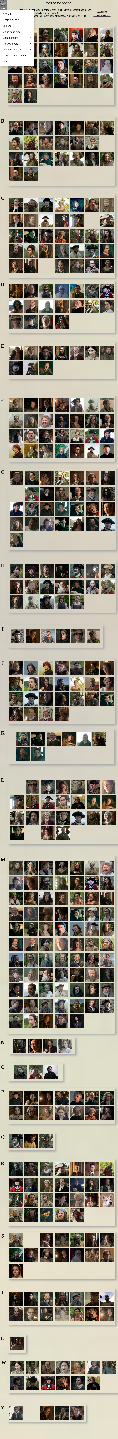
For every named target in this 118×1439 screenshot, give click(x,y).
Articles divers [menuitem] (17, 43)
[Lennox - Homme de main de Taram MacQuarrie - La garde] (78, 787)
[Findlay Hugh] (92, 405)
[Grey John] (108, 524)
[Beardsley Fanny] (77, 128)
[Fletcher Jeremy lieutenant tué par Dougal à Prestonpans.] (31, 436)
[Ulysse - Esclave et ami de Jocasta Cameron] (17, 1343)
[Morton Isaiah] (92, 990)
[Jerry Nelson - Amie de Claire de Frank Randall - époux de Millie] (46, 684)
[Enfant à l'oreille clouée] (16, 368)
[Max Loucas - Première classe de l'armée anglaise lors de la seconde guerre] (16, 929)
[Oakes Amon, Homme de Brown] (20, 1072)
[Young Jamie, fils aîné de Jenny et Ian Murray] (62, 668)
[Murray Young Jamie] (61, 1021)
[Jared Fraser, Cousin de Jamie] (92, 668)
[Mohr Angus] (92, 975)
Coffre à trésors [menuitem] (11, 20)
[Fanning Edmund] (16, 405)
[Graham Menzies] (32, 524)
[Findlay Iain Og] (107, 405)
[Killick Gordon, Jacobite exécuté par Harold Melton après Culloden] (38, 754)
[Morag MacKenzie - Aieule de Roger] (46, 990)
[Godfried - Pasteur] (47, 509)
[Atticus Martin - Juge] (15, 96)
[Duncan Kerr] (46, 306)
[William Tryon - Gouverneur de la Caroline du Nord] (63, 1383)
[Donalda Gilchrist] (92, 291)
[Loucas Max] (17, 833)
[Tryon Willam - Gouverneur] (92, 1314)
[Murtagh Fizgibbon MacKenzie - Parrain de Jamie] (77, 1021)
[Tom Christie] (16, 1314)
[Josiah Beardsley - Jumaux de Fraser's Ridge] (92, 699)
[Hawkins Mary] (108, 571)
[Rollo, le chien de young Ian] (107, 1200)
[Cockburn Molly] (62, 251)
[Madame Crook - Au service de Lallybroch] (61, 868)
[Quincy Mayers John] (46, 1141)
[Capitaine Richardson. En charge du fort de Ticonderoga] (16, 236)
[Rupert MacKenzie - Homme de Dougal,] (62, 1215)
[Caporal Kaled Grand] (31, 236)
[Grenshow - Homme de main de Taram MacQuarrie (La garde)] (92, 524)
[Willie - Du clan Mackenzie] (78, 1383)
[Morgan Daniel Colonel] (61, 990)
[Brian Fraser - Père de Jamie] (77, 143)
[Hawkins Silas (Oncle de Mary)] (16, 587)
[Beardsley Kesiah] (107, 128)
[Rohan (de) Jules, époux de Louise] (77, 1200)
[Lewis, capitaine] (17, 802)
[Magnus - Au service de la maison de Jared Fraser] (46, 883)
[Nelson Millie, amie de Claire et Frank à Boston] (65, 1046)
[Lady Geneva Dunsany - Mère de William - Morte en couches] (17, 787)
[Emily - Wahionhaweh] (92, 353)
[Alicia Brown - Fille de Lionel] (76, 50)
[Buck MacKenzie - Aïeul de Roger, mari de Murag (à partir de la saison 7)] (107, 159)
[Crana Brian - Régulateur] (77, 266)
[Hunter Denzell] (62, 602)
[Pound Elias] (62, 1113)
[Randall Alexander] (77, 1169)
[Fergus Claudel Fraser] (77, 405)
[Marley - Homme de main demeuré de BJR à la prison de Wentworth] (31, 914)
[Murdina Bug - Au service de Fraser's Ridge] (77, 1006)
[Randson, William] (16, 1185)
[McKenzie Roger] (92, 944)
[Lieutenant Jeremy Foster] (63, 802)
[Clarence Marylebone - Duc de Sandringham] (46, 251)
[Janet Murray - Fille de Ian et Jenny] (77, 668)
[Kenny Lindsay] (69, 739)
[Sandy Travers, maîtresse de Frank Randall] (62, 1240)
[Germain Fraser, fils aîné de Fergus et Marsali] (16, 509)
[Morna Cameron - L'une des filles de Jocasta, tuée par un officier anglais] (77, 990)
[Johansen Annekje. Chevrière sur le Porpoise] (107, 684)
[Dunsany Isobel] (16, 322)
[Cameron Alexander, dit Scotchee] (31, 205)
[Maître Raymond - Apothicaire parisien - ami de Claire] (77, 883)
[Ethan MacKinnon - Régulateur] (107, 353)
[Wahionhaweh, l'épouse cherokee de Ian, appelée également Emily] (17, 1367)
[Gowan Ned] (108, 509)
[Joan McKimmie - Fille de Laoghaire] (62, 684)
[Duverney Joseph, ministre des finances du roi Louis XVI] (62, 322)
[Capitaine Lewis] (77, 220)
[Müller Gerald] (107, 990)
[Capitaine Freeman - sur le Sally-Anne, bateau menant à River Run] (46, 220)
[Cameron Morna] (77, 205)
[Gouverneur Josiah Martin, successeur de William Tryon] (77, 509)
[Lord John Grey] (78, 818)
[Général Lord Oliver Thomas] (108, 478)
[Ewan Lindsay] (46, 368)
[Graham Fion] (16, 524)
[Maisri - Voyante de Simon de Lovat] (61, 883)
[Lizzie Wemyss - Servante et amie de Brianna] (32, 818)
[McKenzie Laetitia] (61, 944)
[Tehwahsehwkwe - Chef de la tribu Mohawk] (92, 1299)
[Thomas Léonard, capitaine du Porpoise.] (31, 1314)
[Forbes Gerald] (107, 421)
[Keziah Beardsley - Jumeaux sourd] (99, 739)
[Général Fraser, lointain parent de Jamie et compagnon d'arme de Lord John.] (32, 494)
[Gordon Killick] (62, 509)
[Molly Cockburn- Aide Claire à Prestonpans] (107, 975)
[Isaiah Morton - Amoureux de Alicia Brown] (63, 636)
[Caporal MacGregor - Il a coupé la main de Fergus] (46, 236)
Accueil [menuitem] (7, 14)
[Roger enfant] (62, 1200)
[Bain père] (16, 128)
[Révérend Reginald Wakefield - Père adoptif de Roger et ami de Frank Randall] (77, 1185)
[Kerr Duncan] (84, 739)
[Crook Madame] (107, 266)
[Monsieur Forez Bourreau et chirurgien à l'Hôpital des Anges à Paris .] (16, 436)
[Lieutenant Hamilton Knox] (32, 802)
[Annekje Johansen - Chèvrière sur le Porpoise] (46, 81)
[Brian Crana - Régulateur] (62, 143)
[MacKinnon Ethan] (16, 868)
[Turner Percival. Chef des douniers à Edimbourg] (107, 1314)
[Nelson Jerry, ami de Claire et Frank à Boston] (50, 1046)
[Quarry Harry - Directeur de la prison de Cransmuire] (16, 1141)
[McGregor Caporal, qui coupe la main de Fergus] (92, 929)
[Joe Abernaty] (92, 684)
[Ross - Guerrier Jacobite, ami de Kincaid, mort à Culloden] (46, 1215)
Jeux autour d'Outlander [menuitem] (16, 55)
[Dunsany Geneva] (107, 306)
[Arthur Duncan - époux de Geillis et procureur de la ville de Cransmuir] (91, 35)
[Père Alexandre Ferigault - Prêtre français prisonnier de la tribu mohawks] (62, 1098)
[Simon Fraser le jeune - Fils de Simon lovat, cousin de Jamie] (16, 1255)
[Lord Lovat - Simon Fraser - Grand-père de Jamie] (93, 818)
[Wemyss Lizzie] (63, 1367)
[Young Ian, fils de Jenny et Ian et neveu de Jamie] (33, 636)
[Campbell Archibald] (107, 205)
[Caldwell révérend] (16, 205)
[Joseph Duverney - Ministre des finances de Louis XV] (16, 714)
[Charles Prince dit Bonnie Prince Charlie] (62, 236)
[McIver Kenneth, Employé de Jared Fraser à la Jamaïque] (16, 914)
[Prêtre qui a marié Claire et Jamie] (77, 1113)
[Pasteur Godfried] (16, 1098)
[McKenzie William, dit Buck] (107, 929)
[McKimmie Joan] (16, 960)
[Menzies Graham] (31, 975)
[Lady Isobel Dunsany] (32, 787)
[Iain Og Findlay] (93, 636)
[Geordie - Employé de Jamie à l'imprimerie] (47, 494)
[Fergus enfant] (62, 405)
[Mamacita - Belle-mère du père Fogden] (16, 898)
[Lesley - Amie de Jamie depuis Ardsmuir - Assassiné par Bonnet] (93, 787)
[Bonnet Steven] (46, 143)
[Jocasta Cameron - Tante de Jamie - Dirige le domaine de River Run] (77, 684)
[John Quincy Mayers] (77, 699)
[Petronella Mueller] (16, 1113)
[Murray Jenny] (31, 1021)
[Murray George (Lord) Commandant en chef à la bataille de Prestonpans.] (92, 1006)
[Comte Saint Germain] (46, 266)
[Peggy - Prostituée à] (31, 1098)
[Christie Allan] (92, 236)
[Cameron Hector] (46, 205)
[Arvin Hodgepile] (106, 81)
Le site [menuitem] (17, 61)
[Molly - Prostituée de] (77, 975)
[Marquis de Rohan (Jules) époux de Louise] (46, 914)
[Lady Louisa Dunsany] (31, 322)
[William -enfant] (17, 1383)
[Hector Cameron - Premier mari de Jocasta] (47, 587)
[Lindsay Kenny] (109, 802)
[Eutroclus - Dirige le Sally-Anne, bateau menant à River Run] (31, 368)
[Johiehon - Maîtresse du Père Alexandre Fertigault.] (16, 699)
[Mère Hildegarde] (46, 975)
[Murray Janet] (16, 1021)
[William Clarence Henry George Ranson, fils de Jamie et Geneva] (48, 1383)
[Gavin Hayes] (16, 478)
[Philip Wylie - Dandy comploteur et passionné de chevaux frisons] (46, 1113)
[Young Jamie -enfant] (62, 1413)
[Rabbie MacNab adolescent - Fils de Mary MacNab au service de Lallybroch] (16, 1169)
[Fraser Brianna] (77, 436)
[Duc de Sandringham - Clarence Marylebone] (62, 306)
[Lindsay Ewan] (93, 802)
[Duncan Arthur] (77, 306)
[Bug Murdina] (31, 174)
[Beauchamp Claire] (16, 143)
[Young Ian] (47, 1413)
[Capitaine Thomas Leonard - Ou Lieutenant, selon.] (92, 220)
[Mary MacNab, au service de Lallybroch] (107, 914)
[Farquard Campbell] (46, 405)
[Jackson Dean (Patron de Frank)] (16, 668)
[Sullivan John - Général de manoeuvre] (107, 1255)
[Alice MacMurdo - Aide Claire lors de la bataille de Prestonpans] (46, 50)
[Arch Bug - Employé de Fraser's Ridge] (76, 81)
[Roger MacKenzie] (46, 1200)
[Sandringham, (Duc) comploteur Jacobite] (46, 1240)
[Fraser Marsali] (46, 451)
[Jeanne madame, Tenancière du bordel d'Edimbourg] (107, 668)
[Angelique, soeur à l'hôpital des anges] (106, 66)
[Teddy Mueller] (77, 1299)
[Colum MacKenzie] (107, 251)
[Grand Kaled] (62, 524)
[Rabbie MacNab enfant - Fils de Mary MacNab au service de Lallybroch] (31, 1169)
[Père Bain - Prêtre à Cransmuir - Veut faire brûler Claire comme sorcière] (92, 1098)
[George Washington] (62, 494)
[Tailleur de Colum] (16, 1299)
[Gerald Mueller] (92, 494)
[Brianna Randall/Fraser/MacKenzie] (92, 143)
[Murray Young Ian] (46, 1021)
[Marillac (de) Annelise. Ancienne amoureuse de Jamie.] (92, 898)
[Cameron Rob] (92, 205)
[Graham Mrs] (47, 524)
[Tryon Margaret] (77, 1314)
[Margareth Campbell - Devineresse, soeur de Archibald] (61, 898)
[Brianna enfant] (107, 143)
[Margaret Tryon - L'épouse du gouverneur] (77, 898)
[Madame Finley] (92, 868)
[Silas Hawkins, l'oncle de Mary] (92, 1240)
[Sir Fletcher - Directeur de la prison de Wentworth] (31, 1255)
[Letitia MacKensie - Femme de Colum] (109, 787)
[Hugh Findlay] (32, 602)
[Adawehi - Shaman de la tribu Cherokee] (46, 35)
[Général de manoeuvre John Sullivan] (92, 478)
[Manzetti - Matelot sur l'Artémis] (46, 898)
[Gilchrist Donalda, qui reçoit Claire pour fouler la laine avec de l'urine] (32, 509)
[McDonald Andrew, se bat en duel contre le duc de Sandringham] (31, 929)
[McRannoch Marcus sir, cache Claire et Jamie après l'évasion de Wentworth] (92, 960)
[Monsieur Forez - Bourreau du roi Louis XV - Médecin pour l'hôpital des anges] (16, 990)
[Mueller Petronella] (31, 1006)
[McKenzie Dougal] (31, 944)
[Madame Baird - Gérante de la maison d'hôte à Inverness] (46, 868)
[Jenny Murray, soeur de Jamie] (31, 684)
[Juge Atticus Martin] (46, 714)
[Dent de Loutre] (62, 291)
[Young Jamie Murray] (77, 1413)
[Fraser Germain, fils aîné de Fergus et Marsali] (107, 436)
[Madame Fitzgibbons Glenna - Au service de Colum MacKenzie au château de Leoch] (107, 868)
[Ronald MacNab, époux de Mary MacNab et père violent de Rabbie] (31, 1215)
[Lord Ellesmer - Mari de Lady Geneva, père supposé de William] (48, 818)
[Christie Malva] (107, 236)
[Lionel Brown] (17, 818)
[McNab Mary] (31, 960)
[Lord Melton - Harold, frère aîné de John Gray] (63, 818)
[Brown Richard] (92, 159)
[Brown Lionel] (62, 159)
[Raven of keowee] (31, 1185)
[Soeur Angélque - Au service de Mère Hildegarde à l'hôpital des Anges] (77, 1255)
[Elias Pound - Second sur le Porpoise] (46, 353)
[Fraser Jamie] (16, 451)
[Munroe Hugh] (61, 1006)
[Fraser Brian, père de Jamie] (62, 436)
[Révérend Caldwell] (62, 1185)
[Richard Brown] (107, 1185)
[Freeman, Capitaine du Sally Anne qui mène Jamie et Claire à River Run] (92, 451)
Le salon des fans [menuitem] (17, 49)
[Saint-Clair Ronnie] (16, 1240)
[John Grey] (31, 699)
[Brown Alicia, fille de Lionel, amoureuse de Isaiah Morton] (31, 159)
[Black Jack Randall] (31, 143)
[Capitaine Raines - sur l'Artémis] (107, 220)
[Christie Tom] (16, 251)
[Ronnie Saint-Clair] (16, 1215)
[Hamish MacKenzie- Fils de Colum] (16, 571)
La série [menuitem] (17, 26)
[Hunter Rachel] (77, 602)
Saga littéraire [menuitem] (17, 38)
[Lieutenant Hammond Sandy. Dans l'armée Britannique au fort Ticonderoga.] (48, 802)
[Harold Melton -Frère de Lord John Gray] (32, 571)
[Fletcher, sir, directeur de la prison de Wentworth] (46, 436)
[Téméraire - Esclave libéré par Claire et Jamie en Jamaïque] (107, 1299)
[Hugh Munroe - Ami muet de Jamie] (47, 602)
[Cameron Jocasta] (62, 205)
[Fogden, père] (92, 421)
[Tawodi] (62, 1299)
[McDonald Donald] (92, 883)
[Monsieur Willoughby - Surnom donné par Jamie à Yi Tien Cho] (31, 990)
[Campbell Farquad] (16, 220)
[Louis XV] (32, 833)
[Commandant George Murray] (16, 266)
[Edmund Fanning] (31, 353)
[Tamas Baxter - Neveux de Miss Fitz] (31, 1299)
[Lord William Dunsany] (46, 322)
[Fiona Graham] (31, 421)
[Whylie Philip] (78, 1367)
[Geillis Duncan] (62, 478)
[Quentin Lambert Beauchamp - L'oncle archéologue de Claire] (31, 1141)
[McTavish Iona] (107, 960)
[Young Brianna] (31, 1413)
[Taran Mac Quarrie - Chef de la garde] (46, 1299)
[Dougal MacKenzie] (31, 306)
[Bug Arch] (16, 174)
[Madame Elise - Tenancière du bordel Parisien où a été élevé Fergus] (77, 868)
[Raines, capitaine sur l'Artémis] (62, 1169)
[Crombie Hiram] (92, 266)
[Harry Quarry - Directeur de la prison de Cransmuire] (77, 571)
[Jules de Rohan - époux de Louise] (62, 714)
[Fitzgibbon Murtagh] (62, 421)
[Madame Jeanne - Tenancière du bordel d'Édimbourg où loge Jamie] (31, 883)
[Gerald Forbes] (77, 494)
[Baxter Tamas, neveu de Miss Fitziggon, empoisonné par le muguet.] (62, 128)
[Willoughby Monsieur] (93, 1367)
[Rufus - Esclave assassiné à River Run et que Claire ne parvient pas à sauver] (77, 1215)
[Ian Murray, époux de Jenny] (17, 636)
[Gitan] (108, 494)
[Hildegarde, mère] (62, 587)
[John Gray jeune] (62, 699)
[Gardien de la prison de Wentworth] (32, 478)
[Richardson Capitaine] (16, 1200)
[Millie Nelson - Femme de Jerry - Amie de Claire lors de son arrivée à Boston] (61, 975)
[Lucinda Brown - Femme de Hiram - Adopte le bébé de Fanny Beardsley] (63, 833)
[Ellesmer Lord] (77, 353)
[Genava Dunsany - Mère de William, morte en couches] (16, 494)
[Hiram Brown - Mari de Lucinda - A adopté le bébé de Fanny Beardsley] (77, 587)
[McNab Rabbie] (46, 960)
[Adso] (61, 35)
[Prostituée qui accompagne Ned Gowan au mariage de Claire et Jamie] (107, 1113)
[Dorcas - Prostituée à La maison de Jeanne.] (16, 306)
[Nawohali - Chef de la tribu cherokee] (19, 1046)
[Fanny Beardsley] (31, 405)
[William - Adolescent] (32, 1383)
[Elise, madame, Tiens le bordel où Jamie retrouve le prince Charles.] (62, 353)
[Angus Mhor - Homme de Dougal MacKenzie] (15, 81)
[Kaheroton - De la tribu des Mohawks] (23, 739)
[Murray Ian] (107, 1006)
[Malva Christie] (107, 883)
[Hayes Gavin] (32, 587)
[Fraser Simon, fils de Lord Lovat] (62, 451)
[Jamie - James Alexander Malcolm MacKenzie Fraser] (46, 668)
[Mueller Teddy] (46, 1006)
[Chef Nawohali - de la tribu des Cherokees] (77, 236)
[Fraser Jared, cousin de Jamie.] (31, 451)
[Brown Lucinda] (77, 159)
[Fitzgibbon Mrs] (46, 421)
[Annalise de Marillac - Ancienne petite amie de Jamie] (30, 81)
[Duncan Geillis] (92, 306)
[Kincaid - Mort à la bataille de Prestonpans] (23, 754)
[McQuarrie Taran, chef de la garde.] (77, 960)
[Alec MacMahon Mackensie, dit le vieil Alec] (106, 35)
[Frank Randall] (77, 451)
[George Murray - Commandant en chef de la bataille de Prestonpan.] (77, 478)
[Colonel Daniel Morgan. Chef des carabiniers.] (77, 251)
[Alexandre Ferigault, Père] (91, 66)
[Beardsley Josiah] (92, 128)
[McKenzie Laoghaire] (77, 944)
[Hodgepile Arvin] (108, 587)
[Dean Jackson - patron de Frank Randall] (31, 291)
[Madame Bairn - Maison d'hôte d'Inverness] (31, 128)
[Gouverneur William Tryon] (92, 509)
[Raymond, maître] (46, 1185)
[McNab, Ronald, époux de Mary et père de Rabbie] (61, 960)
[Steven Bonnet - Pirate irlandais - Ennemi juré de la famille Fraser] (92, 1255)
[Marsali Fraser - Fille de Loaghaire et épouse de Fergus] (61, 914)
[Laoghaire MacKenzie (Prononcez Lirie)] (63, 787)
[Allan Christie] (106, 50)
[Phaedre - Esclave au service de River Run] (31, 1113)
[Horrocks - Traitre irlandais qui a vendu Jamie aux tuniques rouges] (16, 602)
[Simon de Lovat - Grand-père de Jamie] (107, 1240)
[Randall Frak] (92, 1169)
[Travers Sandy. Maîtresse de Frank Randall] (62, 1314)
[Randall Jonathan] (107, 1169)
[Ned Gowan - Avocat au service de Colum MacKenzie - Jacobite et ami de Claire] (35, 1046)
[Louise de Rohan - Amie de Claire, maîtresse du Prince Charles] (48, 833)
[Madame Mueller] (16, 1006)
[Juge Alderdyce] (31, 714)
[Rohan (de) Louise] (92, 1200)
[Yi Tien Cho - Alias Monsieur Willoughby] (16, 1413)
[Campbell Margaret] (31, 220)
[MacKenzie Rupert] (107, 944)
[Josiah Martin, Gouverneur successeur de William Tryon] (107, 699)
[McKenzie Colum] (16, 944)
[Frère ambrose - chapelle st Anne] (107, 451)
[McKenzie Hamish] (46, 944)
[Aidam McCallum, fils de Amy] (76, 35)
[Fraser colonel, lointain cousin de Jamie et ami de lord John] (92, 436)
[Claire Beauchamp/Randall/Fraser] (31, 251)
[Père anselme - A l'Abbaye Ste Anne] (77, 1098)
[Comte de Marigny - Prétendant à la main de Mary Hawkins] (31, 266)
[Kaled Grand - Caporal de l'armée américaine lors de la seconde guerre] (38, 739)
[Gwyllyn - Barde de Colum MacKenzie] (16, 540)
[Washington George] (48, 1367)
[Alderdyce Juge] (91, 50)
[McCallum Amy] (61, 929)
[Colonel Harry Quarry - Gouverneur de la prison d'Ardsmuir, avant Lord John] (92, 251)
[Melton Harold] (16, 975)
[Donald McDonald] (107, 291)
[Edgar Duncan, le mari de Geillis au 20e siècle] (16, 353)
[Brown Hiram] (46, 159)
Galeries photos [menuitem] (11, 31)
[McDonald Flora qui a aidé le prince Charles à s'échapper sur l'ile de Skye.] (46, 929)
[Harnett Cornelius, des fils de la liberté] (47, 571)
